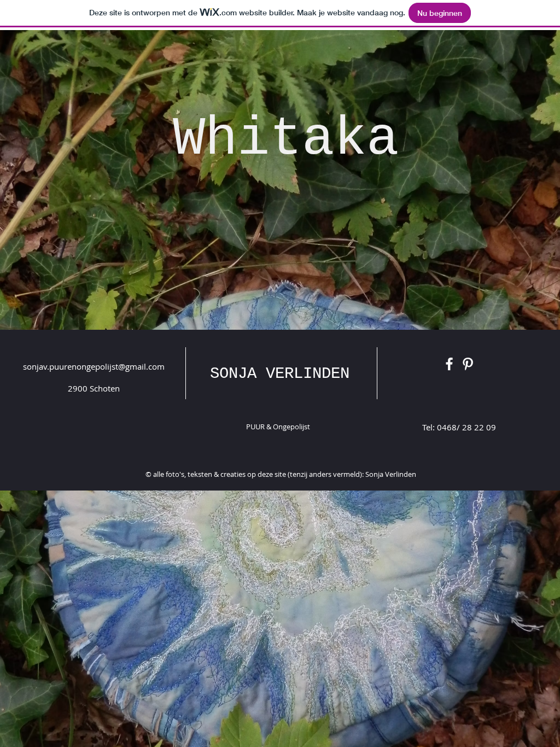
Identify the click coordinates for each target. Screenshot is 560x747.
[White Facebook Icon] (449, 363)
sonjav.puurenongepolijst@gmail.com (94, 366)
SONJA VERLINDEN (279, 374)
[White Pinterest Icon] (467, 363)
